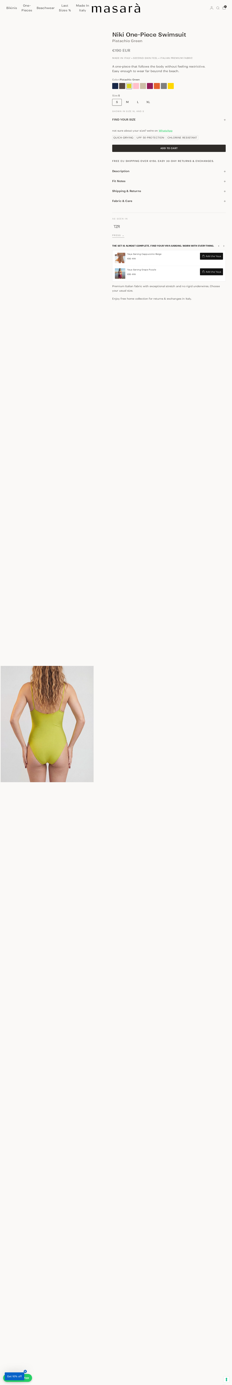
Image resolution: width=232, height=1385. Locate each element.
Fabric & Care (122, 201)
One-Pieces (26, 8)
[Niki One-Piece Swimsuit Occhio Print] (178, 86)
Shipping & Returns (126, 191)
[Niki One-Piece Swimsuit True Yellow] (171, 86)
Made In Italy (82, 8)
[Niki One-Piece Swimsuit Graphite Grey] (164, 86)
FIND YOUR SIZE (124, 119)
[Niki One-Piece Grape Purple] (150, 86)
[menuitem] (12, 8)
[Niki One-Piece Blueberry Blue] (115, 86)
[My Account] (211, 8)
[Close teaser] (25, 1371)
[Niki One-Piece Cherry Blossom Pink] (136, 86)
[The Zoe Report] (116, 227)
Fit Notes (118, 181)
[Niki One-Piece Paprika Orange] (157, 86)
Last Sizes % (65, 8)
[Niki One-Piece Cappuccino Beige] (143, 86)
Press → (118, 235)
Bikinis (11, 8)
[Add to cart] (169, 148)
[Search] (218, 8)
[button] (14, 1376)
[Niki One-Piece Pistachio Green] (129, 86)
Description (120, 171)
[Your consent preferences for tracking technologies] (226, 1379)
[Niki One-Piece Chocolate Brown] (122, 86)
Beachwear (46, 8)
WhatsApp (166, 130)
